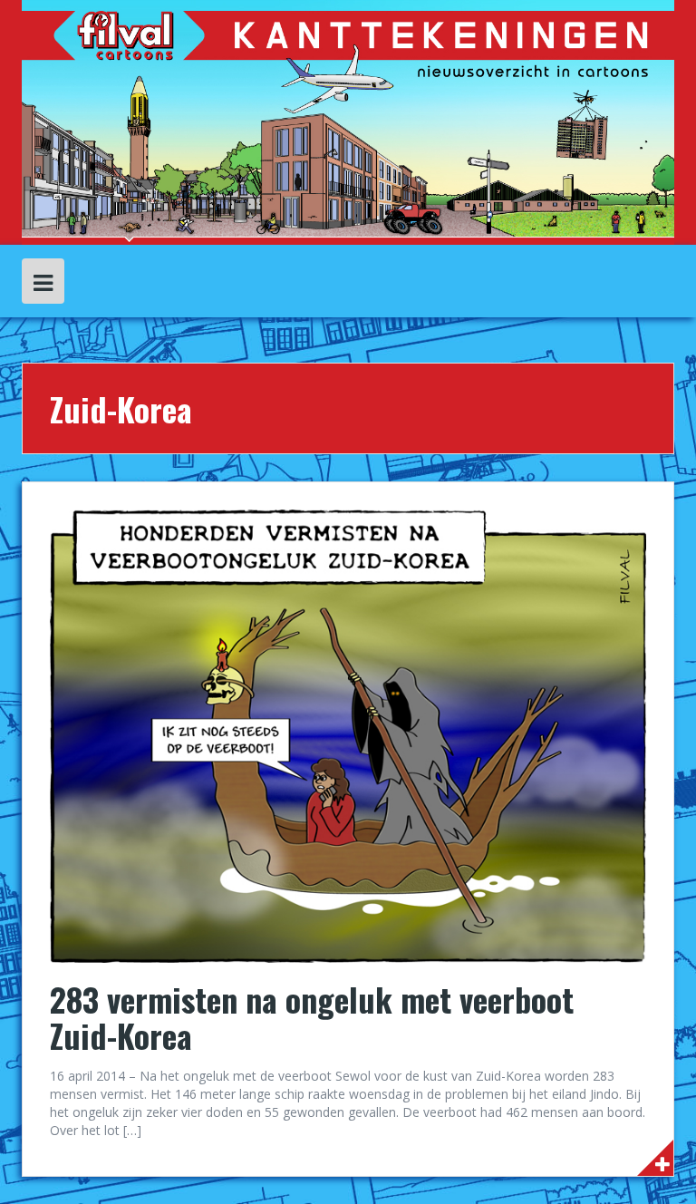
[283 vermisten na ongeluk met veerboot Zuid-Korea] (348, 734)
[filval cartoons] (348, 121)
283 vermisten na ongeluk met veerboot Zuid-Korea (312, 1017)
